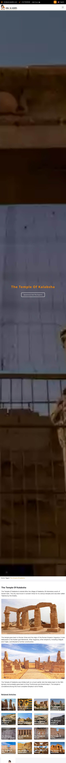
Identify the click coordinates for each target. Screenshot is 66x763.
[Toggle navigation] (63, 7)
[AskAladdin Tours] (9, 7)
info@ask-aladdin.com (10, 2)
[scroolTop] (63, 760)
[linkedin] (37, 2)
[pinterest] (35, 2)
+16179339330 (25, 2)
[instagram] (38, 2)
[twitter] (34, 2)
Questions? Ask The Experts (33, 295)
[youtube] (40, 2)
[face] (32, 2)
